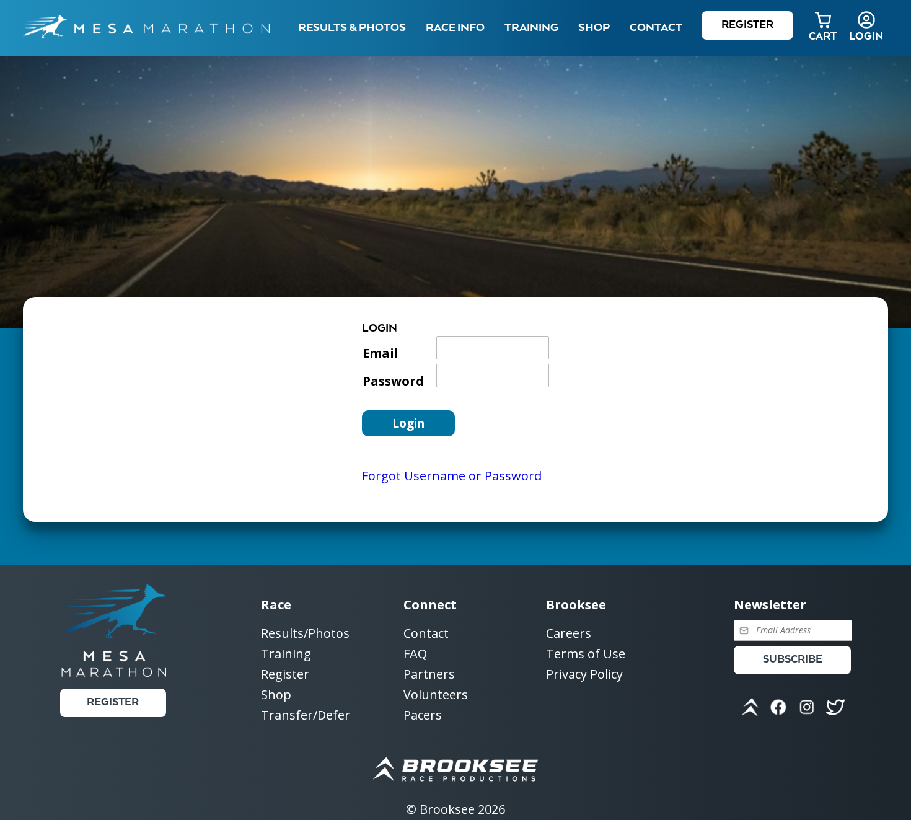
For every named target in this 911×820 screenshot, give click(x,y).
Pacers (422, 715)
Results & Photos (352, 28)
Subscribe (792, 660)
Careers (568, 633)
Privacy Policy (584, 674)
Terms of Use (585, 654)
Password (393, 381)
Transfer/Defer (305, 715)
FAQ (415, 654)
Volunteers (435, 695)
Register (747, 25)
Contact (426, 633)
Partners (429, 674)
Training (286, 654)
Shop (594, 28)
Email (380, 353)
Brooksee (447, 809)
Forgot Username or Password (452, 475)
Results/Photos (305, 633)
